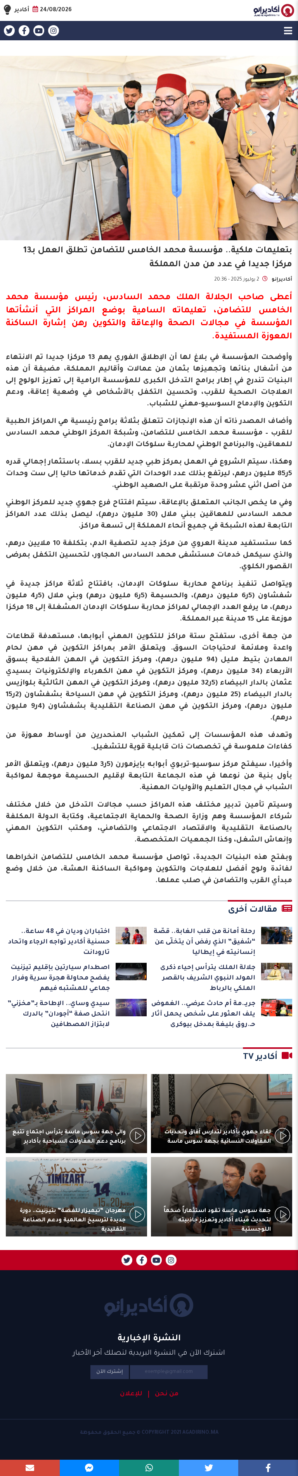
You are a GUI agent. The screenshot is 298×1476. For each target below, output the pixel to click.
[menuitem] (163, 1394)
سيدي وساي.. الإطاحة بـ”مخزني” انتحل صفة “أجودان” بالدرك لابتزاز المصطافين (58, 1014)
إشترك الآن (109, 1372)
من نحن (166, 1394)
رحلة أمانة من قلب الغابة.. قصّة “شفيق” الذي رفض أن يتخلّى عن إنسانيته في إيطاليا (204, 942)
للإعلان (131, 1394)
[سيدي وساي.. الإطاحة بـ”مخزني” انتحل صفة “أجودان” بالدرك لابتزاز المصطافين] (131, 1007)
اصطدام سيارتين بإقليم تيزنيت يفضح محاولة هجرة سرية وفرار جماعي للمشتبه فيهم (60, 978)
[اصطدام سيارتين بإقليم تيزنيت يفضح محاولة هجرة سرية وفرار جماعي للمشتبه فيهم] (131, 971)
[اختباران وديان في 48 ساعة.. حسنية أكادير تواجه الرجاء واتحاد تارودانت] (131, 935)
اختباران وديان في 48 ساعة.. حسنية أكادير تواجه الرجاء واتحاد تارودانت (59, 942)
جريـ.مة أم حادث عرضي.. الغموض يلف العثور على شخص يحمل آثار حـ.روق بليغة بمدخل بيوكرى (203, 1014)
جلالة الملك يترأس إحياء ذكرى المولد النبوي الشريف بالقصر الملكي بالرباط (207, 978)
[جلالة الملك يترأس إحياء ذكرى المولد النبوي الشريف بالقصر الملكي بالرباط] (276, 971)
